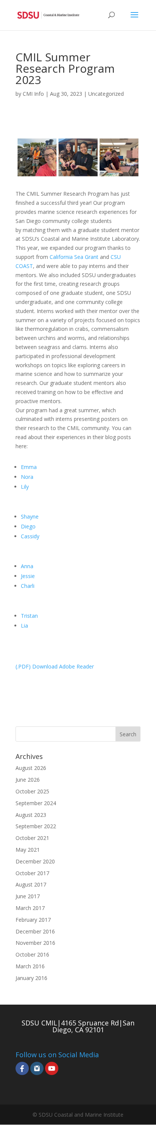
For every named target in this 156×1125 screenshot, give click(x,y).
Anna (27, 566)
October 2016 (32, 954)
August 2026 (31, 767)
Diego (28, 526)
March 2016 (30, 966)
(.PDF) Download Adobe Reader (55, 666)
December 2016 (35, 931)
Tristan (29, 615)
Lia (24, 625)
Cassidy (30, 536)
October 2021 (32, 837)
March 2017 (30, 908)
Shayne (30, 516)
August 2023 (31, 814)
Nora (27, 476)
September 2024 (36, 803)
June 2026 (28, 779)
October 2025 (32, 791)
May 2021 (28, 849)
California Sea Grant (74, 256)
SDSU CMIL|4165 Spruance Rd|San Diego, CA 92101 (78, 1026)
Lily (25, 486)
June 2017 (28, 896)
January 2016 (31, 978)
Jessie (28, 576)
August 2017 (31, 884)
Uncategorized (106, 93)
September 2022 (36, 826)
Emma (29, 467)
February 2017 (33, 919)
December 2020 (35, 861)
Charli (27, 585)
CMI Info (33, 93)
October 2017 (32, 873)
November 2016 (35, 942)
